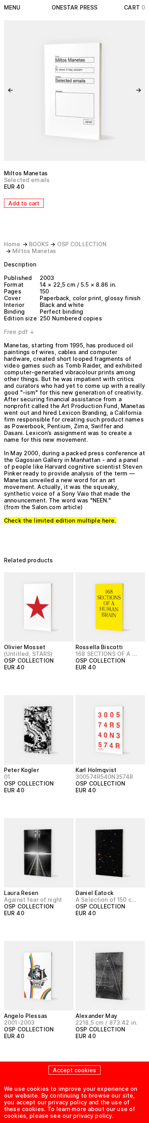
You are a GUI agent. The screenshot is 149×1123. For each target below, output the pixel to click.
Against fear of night (33, 899)
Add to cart (23, 203)
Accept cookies (74, 1070)
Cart (134, 7)
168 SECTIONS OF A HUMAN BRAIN (106, 653)
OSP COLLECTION (82, 244)
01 (7, 776)
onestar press (75, 7)
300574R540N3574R (104, 776)
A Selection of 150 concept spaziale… (106, 899)
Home (12, 244)
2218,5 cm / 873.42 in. (106, 1022)
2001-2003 (19, 1022)
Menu (12, 7)
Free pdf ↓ (19, 331)
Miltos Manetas (26, 173)
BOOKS (39, 244)
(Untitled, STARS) (28, 653)
